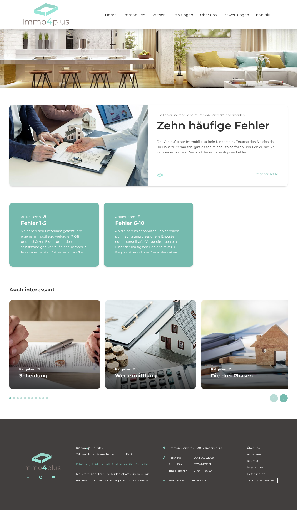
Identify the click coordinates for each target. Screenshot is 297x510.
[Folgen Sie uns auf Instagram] (41, 477)
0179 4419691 (202, 464)
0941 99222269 (204, 457)
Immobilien (134, 15)
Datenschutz (256, 474)
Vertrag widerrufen (262, 480)
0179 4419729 (203, 470)
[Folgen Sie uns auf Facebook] (29, 477)
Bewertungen (236, 15)
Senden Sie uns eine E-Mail (187, 480)
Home (111, 15)
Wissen (158, 15)
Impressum (255, 467)
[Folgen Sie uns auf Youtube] (54, 477)
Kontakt (263, 15)
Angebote (254, 454)
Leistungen (182, 15)
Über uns (208, 15)
